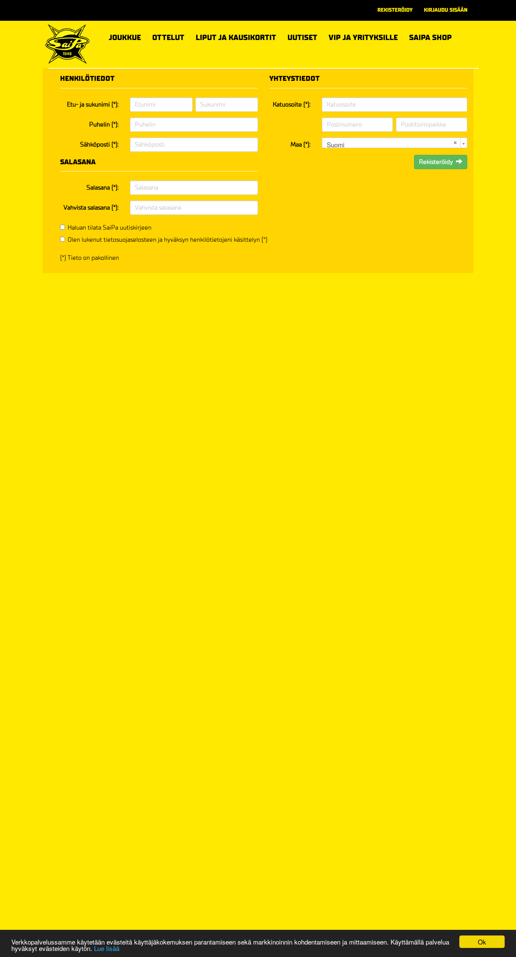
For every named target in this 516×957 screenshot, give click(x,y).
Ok (482, 941)
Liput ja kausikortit (236, 36)
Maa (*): (300, 144)
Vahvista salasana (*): (91, 207)
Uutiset (302, 37)
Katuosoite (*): (292, 104)
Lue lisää (106, 948)
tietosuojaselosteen (130, 240)
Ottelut (168, 36)
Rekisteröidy (394, 10)
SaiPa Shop (430, 37)
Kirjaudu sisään (446, 10)
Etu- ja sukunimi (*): (93, 104)
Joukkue (125, 36)
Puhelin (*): (104, 124)
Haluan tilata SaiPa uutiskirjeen (109, 228)
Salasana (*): (103, 187)
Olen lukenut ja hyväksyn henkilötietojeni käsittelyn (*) (167, 240)
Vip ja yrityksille (363, 36)
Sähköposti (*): (99, 144)
